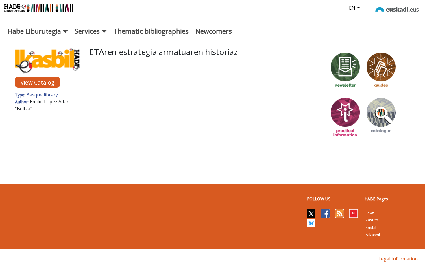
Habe (369, 212)
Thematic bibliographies (151, 31)
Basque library (42, 95)
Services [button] (88, 31)
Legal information (398, 259)
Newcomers (213, 31)
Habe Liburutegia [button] (35, 31)
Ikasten (371, 220)
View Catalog (37, 82)
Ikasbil (370, 227)
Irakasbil (372, 235)
